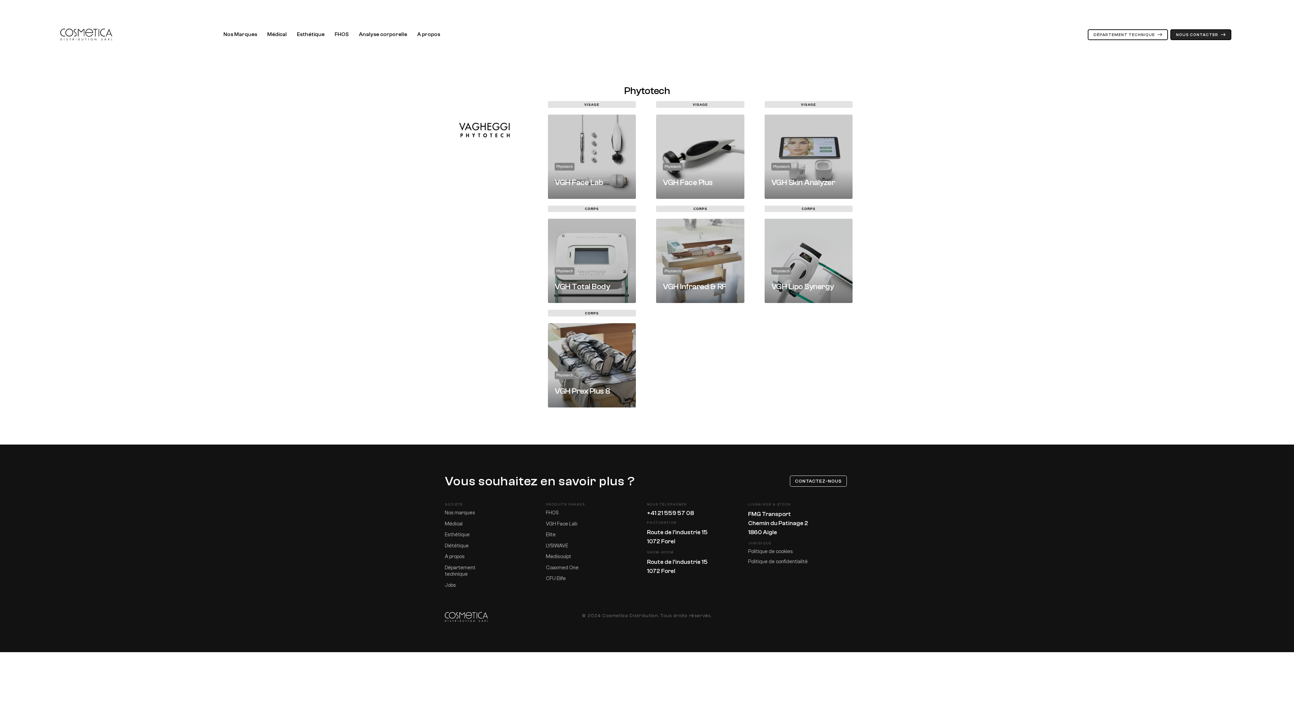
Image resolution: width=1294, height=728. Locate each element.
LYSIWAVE (557, 546)
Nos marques (460, 513)
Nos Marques (240, 34)
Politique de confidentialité (778, 562)
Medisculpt (558, 556)
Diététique (457, 546)
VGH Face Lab (561, 524)
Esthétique (311, 34)
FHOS (342, 34)
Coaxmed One (562, 568)
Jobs (450, 585)
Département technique (460, 571)
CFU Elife (556, 578)
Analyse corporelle (383, 34)
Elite (551, 535)
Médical (277, 34)
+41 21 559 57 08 (670, 513)
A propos (428, 34)
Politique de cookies (770, 551)
